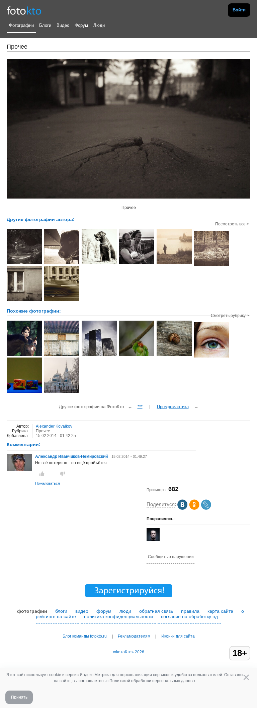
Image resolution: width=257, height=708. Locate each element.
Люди (99, 25)
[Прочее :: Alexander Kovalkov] (211, 265)
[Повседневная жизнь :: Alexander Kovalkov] (24, 300)
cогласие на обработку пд (189, 616)
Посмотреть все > (232, 224)
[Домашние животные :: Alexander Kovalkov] (61, 263)
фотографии (32, 611)
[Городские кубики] (99, 355)
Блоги (45, 25)
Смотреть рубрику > (230, 315)
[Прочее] (61, 355)
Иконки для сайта (178, 636)
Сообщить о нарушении (171, 556)
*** (140, 406)
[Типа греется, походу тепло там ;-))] (136, 355)
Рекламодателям (134, 636)
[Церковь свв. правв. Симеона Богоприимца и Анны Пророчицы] (61, 392)
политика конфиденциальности (118, 616)
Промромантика (173, 406)
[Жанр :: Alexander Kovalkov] (24, 263)
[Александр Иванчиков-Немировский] (19, 470)
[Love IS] (24, 392)
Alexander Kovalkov (54, 426)
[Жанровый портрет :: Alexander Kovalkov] (136, 263)
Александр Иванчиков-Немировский (71, 456)
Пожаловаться (47, 483)
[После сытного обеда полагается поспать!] (174, 355)
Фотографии (21, 25)
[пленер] (24, 355)
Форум (81, 25)
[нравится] (42, 474)
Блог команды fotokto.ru (85, 636)
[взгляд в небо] (211, 357)
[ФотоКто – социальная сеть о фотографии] (24, 10)
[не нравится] (62, 474)
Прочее (43, 431)
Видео (63, 25)
